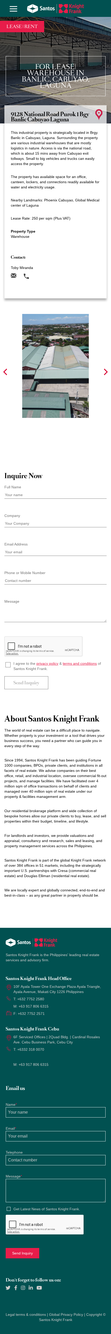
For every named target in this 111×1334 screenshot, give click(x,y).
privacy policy (47, 663)
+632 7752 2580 (30, 999)
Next (106, 372)
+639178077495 (43, 266)
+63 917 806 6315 (34, 1006)
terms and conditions (80, 663)
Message (11, 601)
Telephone (14, 1152)
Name (11, 1104)
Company (12, 516)
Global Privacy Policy (66, 1314)
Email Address (16, 544)
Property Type (23, 231)
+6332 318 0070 (30, 1049)
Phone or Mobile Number (24, 573)
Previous (5, 372)
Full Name (12, 487)
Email (11, 1128)
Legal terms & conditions (26, 1314)
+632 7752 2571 (31, 1013)
